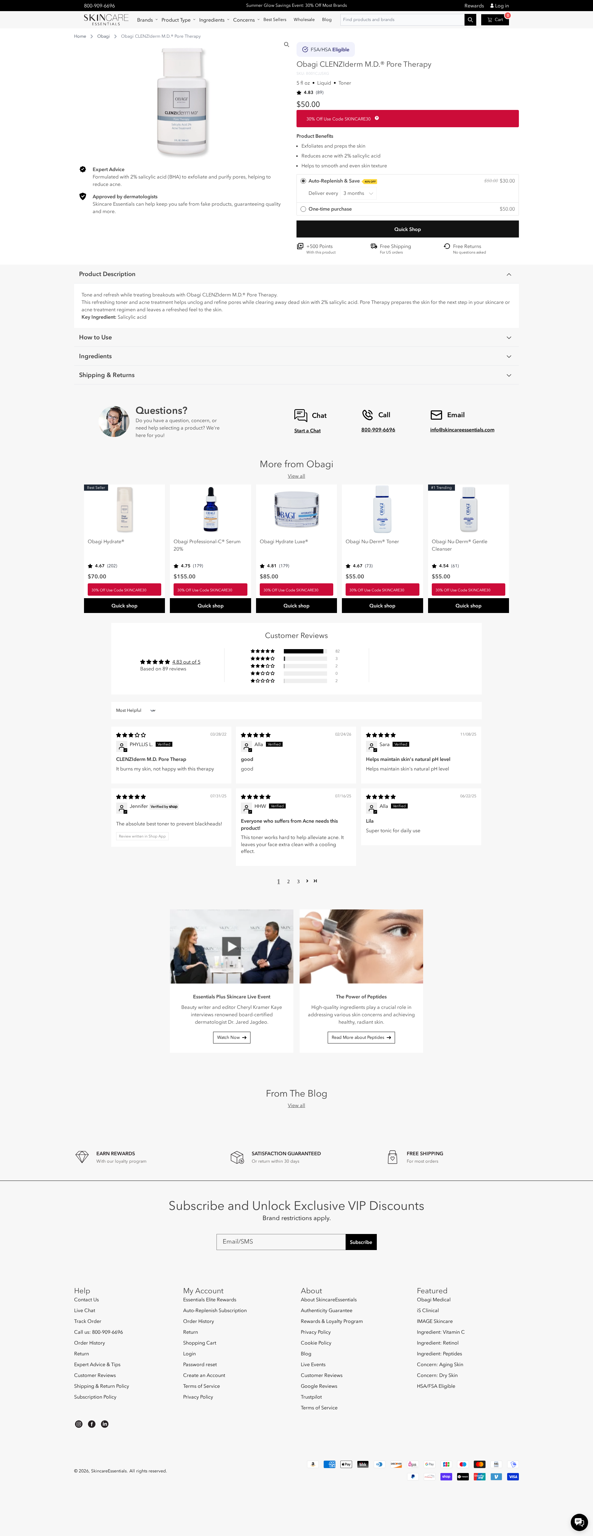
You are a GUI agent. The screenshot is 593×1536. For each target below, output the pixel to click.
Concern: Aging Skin (440, 1364)
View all (296, 476)
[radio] (408, 188)
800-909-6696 (99, 5)
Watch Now (228, 1037)
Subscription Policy (95, 1397)
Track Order (87, 1321)
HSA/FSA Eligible (436, 1386)
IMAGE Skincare (435, 1321)
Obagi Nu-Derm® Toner (372, 541)
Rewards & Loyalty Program (332, 1321)
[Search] (286, 44)
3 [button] (298, 881)
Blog (306, 1353)
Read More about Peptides (358, 1037)
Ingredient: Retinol (438, 1343)
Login (189, 1353)
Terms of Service (201, 1386)
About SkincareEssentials (329, 1300)
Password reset (200, 1364)
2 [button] (288, 881)
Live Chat (84, 1310)
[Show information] (375, 117)
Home (80, 36)
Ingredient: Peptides (439, 1353)
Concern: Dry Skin (437, 1375)
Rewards (474, 5)
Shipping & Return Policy (101, 1386)
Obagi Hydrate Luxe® (284, 541)
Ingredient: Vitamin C (441, 1332)
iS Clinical (428, 1310)
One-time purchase (330, 209)
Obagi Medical (434, 1300)
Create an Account (204, 1375)
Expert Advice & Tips (97, 1364)
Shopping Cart (199, 1343)
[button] (145, 20)
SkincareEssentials (109, 1471)
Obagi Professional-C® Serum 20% (207, 545)
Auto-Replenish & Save (342, 181)
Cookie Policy (316, 1343)
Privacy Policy (198, 1397)
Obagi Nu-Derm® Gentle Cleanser (459, 545)
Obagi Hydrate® (106, 541)
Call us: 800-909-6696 (98, 1332)
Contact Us (86, 1300)
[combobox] (408, 20)
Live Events (313, 1364)
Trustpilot (311, 1397)
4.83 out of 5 (186, 662)
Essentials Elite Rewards (209, 1300)
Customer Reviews (95, 1375)
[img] (131, 735)
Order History (89, 1343)
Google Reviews (319, 1386)
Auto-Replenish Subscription (215, 1310)
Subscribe (361, 1242)
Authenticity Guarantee (326, 1310)
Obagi (103, 36)
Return (81, 1353)
